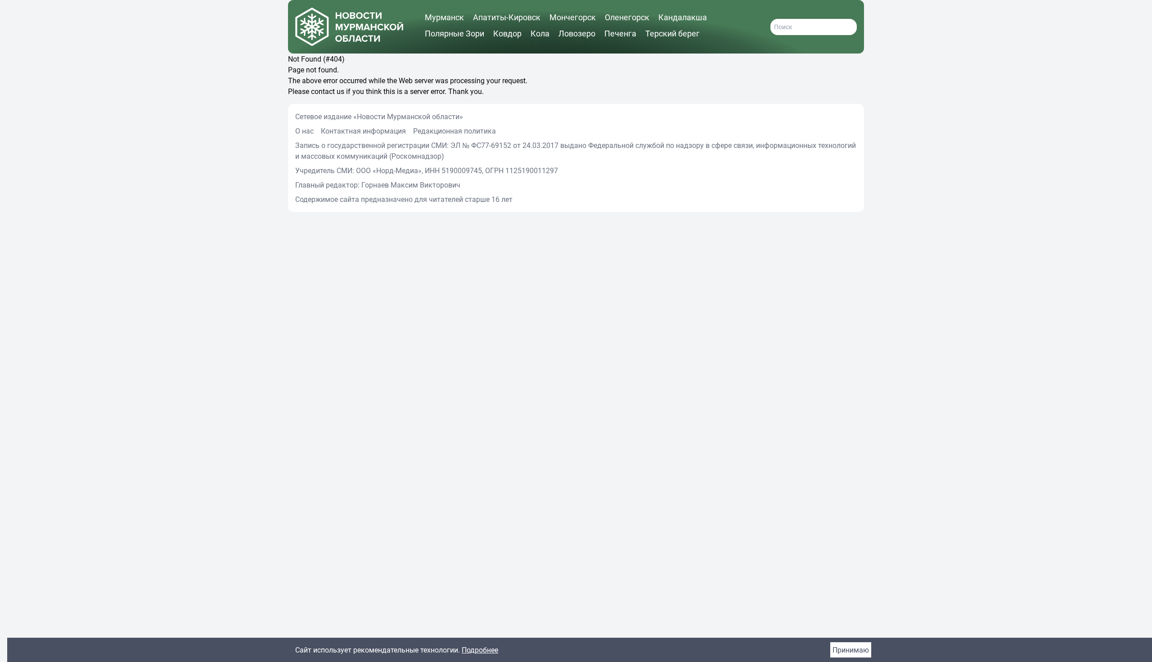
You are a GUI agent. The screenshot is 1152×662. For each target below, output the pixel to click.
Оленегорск (627, 17)
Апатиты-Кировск (506, 17)
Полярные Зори (454, 33)
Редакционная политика (454, 131)
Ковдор (507, 33)
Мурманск (444, 17)
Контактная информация (363, 131)
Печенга (620, 33)
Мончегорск (572, 17)
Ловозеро (576, 33)
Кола (540, 33)
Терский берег (672, 33)
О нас (304, 131)
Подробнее (480, 650)
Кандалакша (682, 17)
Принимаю (850, 650)
